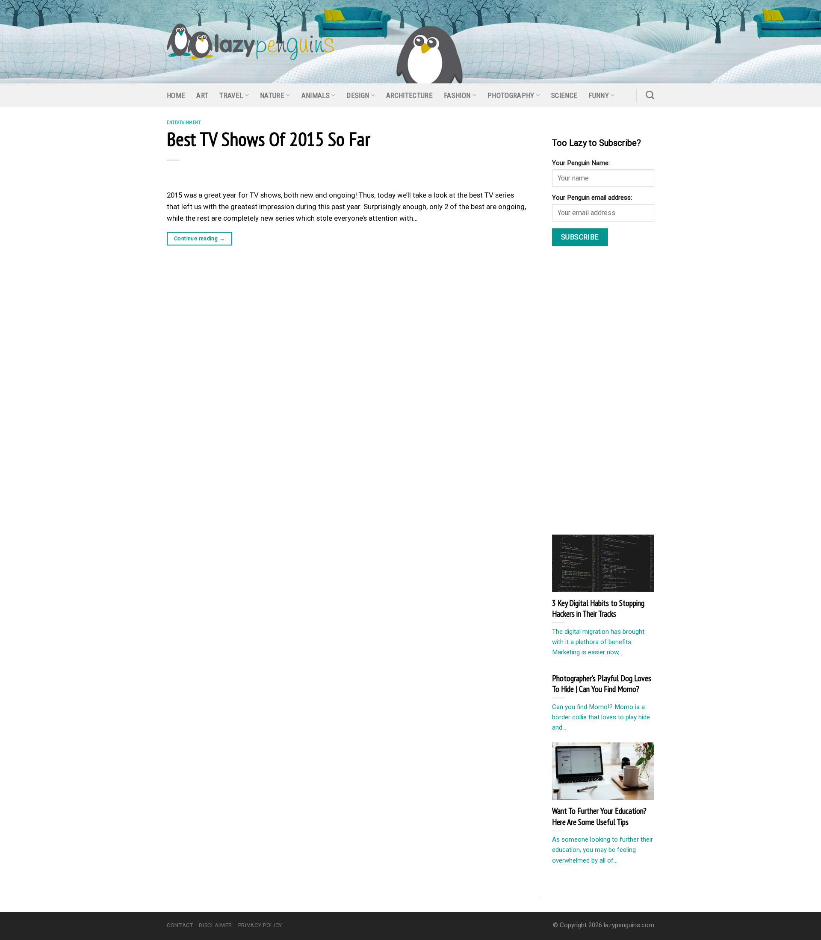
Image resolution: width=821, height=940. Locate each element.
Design (357, 95)
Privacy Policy (260, 925)
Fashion (457, 95)
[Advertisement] (616, 392)
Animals (315, 95)
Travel (231, 95)
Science (564, 95)
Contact (180, 925)
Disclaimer (215, 925)
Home (176, 95)
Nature (272, 95)
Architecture (409, 95)
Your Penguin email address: (592, 197)
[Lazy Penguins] (250, 42)
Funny (598, 95)
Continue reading (199, 238)
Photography (511, 95)
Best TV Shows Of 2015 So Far (268, 138)
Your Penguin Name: (581, 163)
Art (202, 95)
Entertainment (184, 122)
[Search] (650, 95)
